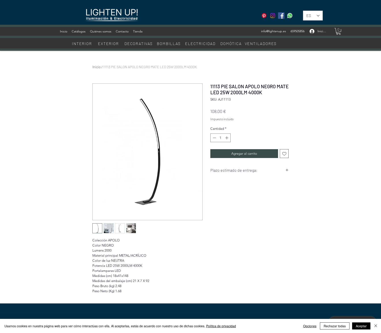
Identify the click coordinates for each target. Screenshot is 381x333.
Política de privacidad (221, 326)
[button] (338, 31)
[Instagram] (272, 15)
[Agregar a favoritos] (284, 153)
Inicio (96, 67)
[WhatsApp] (290, 15)
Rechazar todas (335, 326)
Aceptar (361, 326)
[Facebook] (281, 15)
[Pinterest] (264, 15)
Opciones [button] (309, 326)
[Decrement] (214, 138)
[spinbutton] (220, 138)
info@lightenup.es (273, 31)
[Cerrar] (375, 325)
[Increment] (227, 138)
